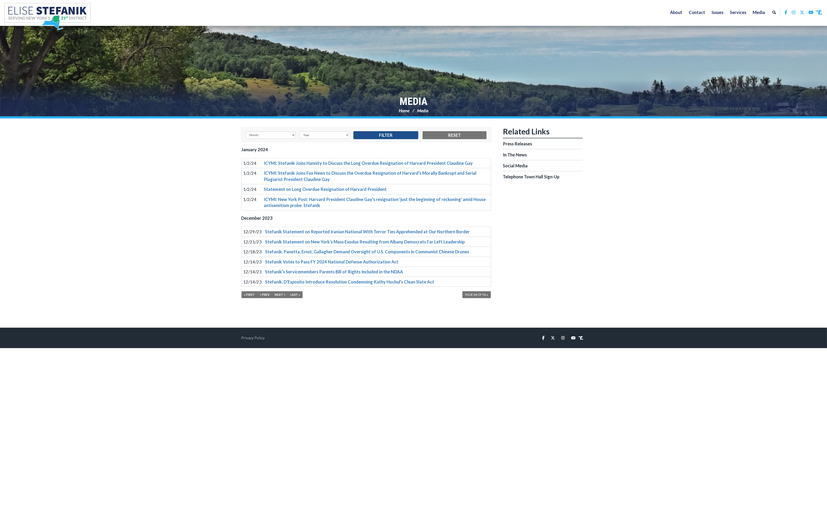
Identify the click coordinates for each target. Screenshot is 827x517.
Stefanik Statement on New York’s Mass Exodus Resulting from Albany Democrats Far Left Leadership (365, 241)
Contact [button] (697, 12)
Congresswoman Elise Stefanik (47, 16)
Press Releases (517, 143)
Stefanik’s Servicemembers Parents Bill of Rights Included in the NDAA (334, 271)
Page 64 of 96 (476, 294)
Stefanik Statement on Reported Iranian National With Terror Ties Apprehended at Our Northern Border (367, 231)
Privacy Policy (253, 337)
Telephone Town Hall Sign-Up (531, 176)
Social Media (515, 165)
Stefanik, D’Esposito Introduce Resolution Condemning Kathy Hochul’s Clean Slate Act (349, 281)
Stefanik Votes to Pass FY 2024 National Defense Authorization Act (331, 261)
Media (413, 101)
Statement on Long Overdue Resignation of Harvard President (325, 189)
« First (249, 294)
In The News (515, 154)
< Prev (265, 294)
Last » (295, 294)
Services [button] (738, 12)
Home (404, 110)
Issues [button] (717, 12)
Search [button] (774, 12)
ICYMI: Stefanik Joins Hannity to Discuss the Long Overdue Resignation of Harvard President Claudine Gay (368, 163)
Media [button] (759, 12)
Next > (280, 294)
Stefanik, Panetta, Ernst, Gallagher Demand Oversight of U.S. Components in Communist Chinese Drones (367, 251)
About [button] (676, 12)
